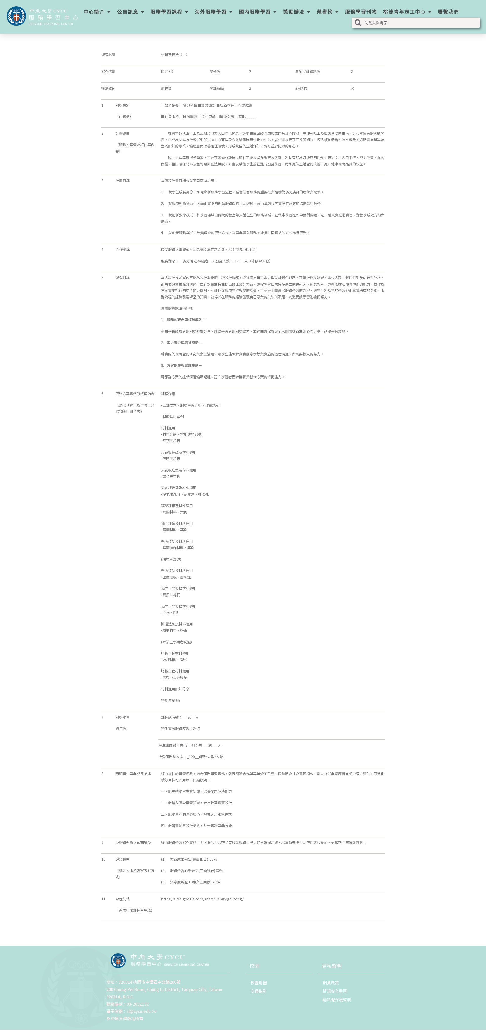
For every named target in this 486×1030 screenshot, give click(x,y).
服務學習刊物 (361, 12)
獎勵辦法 (294, 12)
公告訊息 (127, 12)
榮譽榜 (325, 12)
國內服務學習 (255, 12)
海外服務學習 (211, 12)
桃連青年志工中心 (404, 12)
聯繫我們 (448, 12)
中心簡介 (94, 12)
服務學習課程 (167, 12)
